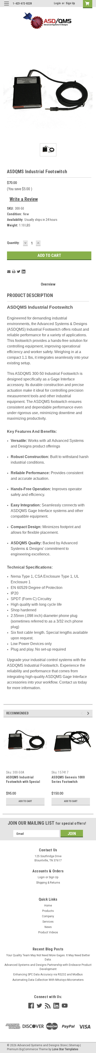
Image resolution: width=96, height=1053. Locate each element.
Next (89, 713)
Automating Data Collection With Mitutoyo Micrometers (48, 979)
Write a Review (24, 199)
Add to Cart (25, 801)
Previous (82, 713)
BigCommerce (28, 1049)
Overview (48, 284)
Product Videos (48, 932)
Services (48, 921)
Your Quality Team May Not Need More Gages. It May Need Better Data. (48, 957)
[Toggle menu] (6, 6)
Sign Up (70, 3)
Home (48, 905)
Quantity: (13, 243)
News (48, 927)
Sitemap (74, 1045)
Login (57, 3)
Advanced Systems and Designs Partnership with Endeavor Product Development (48, 967)
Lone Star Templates (65, 1049)
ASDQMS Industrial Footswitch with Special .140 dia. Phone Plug (23, 781)
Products (48, 911)
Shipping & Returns (48, 882)
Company (48, 916)
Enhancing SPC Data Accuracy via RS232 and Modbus (48, 974)
